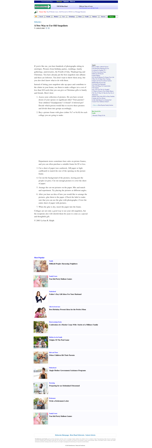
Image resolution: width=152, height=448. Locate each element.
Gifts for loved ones (54, 307)
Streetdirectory (72, 445)
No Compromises (105, 86)
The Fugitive (95, 87)
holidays (82, 440)
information (56, 439)
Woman (111, 16)
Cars (63, 16)
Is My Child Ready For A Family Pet (101, 100)
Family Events (53, 276)
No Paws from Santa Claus (99, 72)
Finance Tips (42, 11)
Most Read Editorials (77, 435)
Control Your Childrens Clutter (100, 101)
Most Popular (39, 258)
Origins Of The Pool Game (59, 340)
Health (48, 16)
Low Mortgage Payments (79, 11)
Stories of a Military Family (87, 325)
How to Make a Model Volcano (100, 66)
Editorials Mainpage (62, 435)
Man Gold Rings (96, 86)
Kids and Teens (53, 352)
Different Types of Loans (86, 6)
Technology (72, 16)
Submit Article (90, 435)
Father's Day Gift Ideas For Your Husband (65, 294)
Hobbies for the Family (55, 337)
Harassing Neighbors (70, 264)
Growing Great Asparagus (99, 84)
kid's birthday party (41, 440)
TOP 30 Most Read (62, 6)
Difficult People (55, 264)
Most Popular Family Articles (105, 105)
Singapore (59, 1)
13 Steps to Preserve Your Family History (103, 91)
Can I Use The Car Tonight (102, 89)
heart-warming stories (46, 441)
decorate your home (71, 440)
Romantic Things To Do (99, 115)
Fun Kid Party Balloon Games (60, 279)
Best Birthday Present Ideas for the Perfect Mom (67, 309)
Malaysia (72, 1)
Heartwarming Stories (55, 322)
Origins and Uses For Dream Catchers (102, 80)
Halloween (95, 73)
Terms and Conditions (80, 445)
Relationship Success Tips (98, 82)
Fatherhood (52, 291)
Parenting (52, 383)
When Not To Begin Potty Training (101, 79)
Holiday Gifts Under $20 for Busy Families (103, 96)
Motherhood (52, 368)
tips (62, 439)
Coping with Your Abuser (98, 98)
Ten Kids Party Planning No (99, 68)
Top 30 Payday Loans (52, 11)
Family (87, 16)
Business (94, 16)
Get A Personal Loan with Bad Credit (88, 8)
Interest (103, 16)
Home (80, 16)
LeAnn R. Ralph (40, 28)
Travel (41, 16)
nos (108, 68)
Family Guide (51, 440)
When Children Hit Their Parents (62, 355)
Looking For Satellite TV (98, 70)
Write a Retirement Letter (59, 401)
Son (93, 89)
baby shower (107, 439)
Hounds (101, 73)
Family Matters (96, 75)
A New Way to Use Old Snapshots (51, 25)
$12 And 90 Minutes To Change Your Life (103, 77)
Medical (56, 16)
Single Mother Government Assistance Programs (67, 370)
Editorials (37, 22)
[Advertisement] (52, 46)
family (73, 439)
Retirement (52, 398)
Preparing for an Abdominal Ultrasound (64, 386)
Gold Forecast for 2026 (65, 11)
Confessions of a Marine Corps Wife (62, 325)
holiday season (94, 440)
